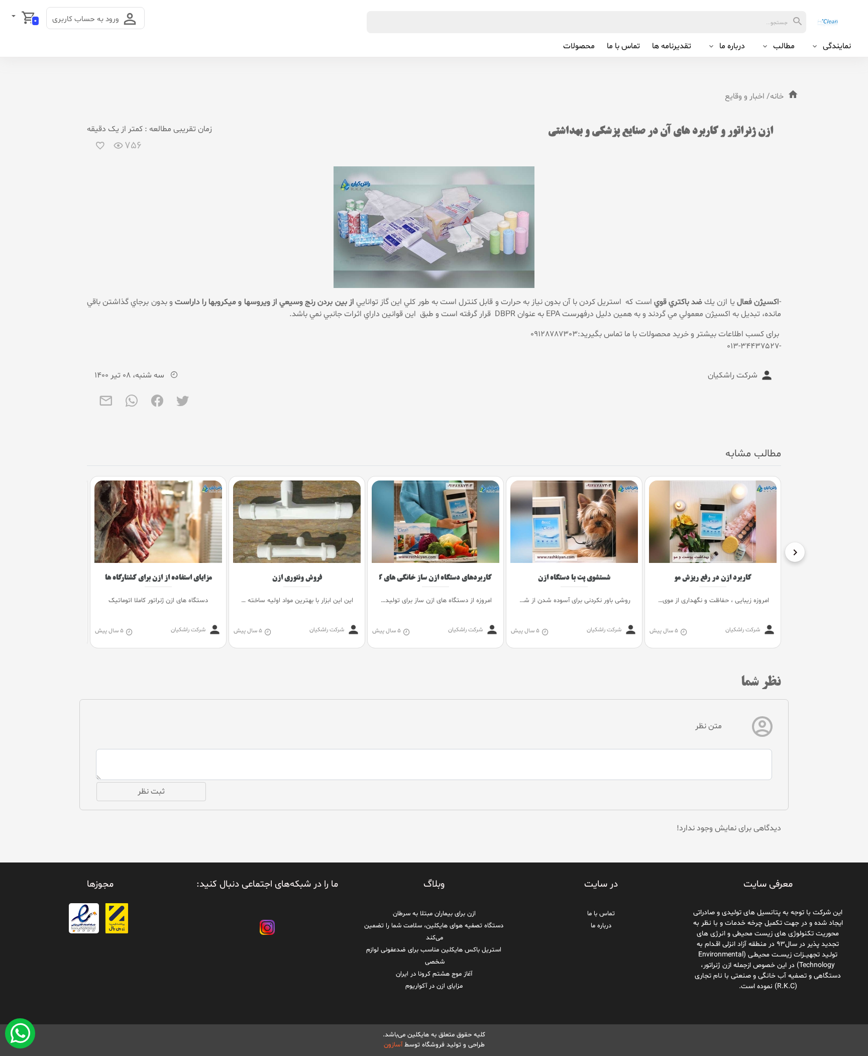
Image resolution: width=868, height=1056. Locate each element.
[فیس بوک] (157, 404)
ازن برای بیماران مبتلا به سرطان (434, 913)
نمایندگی (837, 46)
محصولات (579, 46)
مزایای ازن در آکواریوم (434, 986)
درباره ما (732, 46)
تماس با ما (623, 46)
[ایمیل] (106, 404)
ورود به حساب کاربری (86, 19)
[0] (14, 17)
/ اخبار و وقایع (747, 96)
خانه (777, 96)
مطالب (784, 46)
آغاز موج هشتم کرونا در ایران (434, 974)
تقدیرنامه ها (671, 46)
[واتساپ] (132, 404)
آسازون (393, 1044)
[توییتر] (183, 404)
